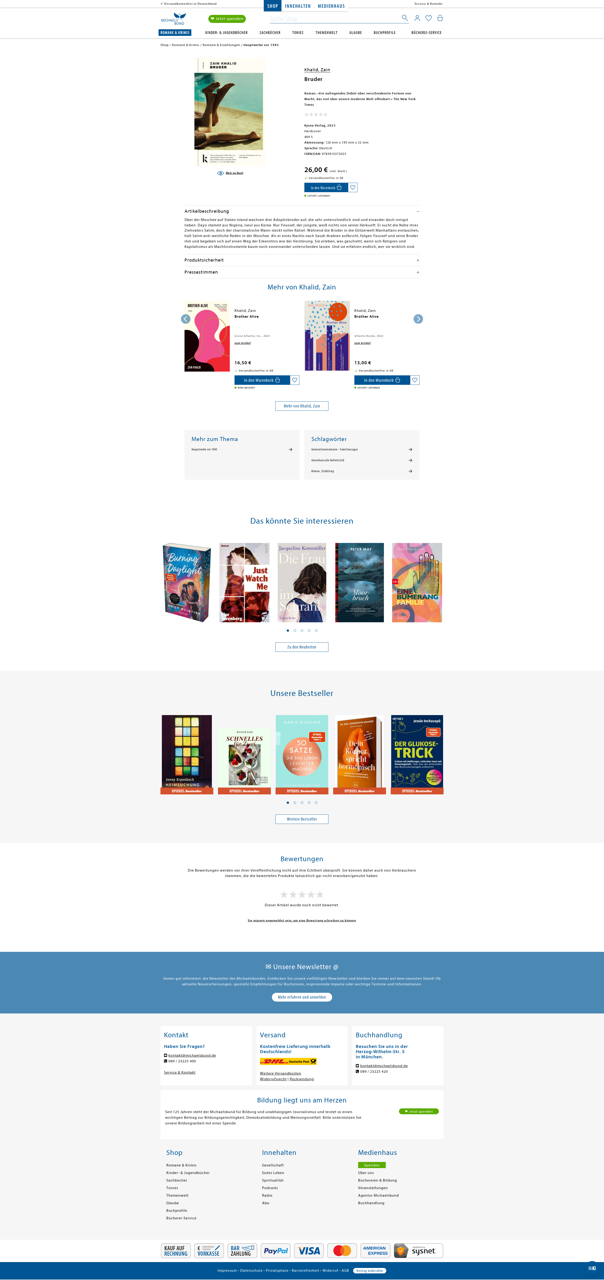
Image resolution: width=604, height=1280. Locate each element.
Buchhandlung (371, 1203)
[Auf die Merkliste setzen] (352, 187)
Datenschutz (251, 1270)
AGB (345, 1270)
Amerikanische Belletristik (327, 460)
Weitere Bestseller (302, 819)
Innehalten (298, 6)
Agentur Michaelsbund (378, 1195)
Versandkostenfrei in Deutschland (190, 3)
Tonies (298, 32)
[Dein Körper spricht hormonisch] (359, 752)
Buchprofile (385, 32)
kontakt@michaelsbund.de (192, 1055)
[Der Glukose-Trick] (417, 752)
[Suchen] (405, 18)
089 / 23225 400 (182, 1061)
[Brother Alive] (207, 336)
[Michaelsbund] (173, 20)
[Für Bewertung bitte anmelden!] (316, 115)
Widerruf (330, 1270)
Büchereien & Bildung (377, 1180)
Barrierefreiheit (305, 1270)
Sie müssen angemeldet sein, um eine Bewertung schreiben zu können (302, 920)
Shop (272, 6)
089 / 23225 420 (374, 1071)
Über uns (366, 1173)
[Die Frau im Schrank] (302, 580)
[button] (288, 630)
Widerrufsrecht (273, 1079)
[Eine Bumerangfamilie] (417, 580)
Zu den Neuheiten (301, 647)
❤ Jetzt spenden (227, 18)
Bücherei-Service (426, 32)
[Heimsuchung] (186, 752)
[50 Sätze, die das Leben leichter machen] (302, 752)
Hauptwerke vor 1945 (204, 449)
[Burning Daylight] (186, 580)
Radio (267, 1195)
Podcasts (270, 1188)
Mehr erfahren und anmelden (302, 997)
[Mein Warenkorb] (440, 17)
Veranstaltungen (373, 1188)
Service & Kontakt (429, 3)
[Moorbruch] (359, 580)
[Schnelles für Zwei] (244, 752)
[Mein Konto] (417, 17)
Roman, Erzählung (322, 471)
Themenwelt (327, 32)
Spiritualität (273, 1180)
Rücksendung (302, 1079)
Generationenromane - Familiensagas (334, 449)
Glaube (355, 32)
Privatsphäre (277, 1270)
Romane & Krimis (174, 32)
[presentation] (185, 319)
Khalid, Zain (317, 69)
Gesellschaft (273, 1165)
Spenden (372, 1165)
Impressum (227, 1270)
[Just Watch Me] (244, 580)
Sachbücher (270, 32)
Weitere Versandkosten (280, 1073)
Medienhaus (331, 6)
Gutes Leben (273, 1173)
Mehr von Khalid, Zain (302, 406)
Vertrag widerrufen (370, 1271)
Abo (265, 1203)
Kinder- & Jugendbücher (226, 32)
